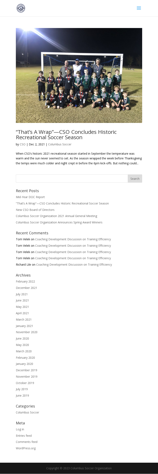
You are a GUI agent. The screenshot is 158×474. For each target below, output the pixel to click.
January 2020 (24, 364)
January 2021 (24, 326)
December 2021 (26, 288)
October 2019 (25, 383)
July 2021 (22, 294)
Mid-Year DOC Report (30, 197)
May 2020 (22, 345)
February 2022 (25, 281)
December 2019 (26, 370)
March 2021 (24, 319)
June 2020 (22, 338)
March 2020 (24, 351)
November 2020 (26, 332)
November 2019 (26, 376)
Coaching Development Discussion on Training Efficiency (73, 239)
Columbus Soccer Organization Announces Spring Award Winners (59, 222)
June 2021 (22, 300)
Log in (20, 429)
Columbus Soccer (59, 144)
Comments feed (26, 442)
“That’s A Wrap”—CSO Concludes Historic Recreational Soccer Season (66, 134)
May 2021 (22, 307)
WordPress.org (26, 448)
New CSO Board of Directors (35, 210)
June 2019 (22, 395)
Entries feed (24, 436)
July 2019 (22, 389)
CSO (23, 144)
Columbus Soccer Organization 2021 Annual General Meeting (56, 216)
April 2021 (22, 313)
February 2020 (25, 358)
